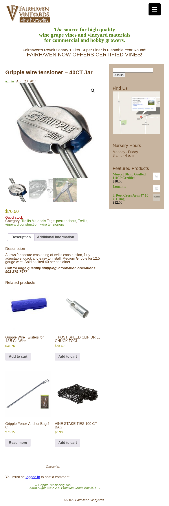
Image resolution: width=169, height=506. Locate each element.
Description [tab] (21, 237)
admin (9, 81)
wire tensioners (52, 224)
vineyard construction (22, 224)
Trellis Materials (33, 221)
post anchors (66, 221)
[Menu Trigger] (155, 9)
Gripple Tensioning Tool (52, 485)
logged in (33, 477)
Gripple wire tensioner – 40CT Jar (49, 72)
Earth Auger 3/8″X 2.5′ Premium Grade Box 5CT (64, 487)
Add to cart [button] (18, 356)
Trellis (82, 221)
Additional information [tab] (55, 237)
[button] (93, 91)
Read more (18, 443)
